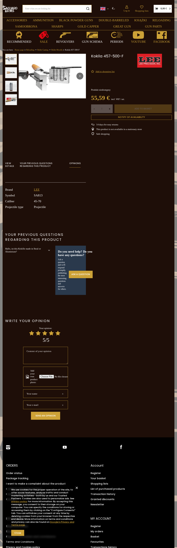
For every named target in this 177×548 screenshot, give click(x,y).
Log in (127, 10)
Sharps (57, 26)
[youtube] (65, 447)
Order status (14, 473)
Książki (140, 20)
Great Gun (122, 26)
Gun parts (153, 26)
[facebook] (120, 447)
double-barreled (114, 20)
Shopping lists (141, 11)
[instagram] (8, 447)
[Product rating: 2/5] (38, 333)
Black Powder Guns (76, 20)
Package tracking (17, 478)
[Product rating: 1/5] (31, 333)
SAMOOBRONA (26, 26)
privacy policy (19, 501)
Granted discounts (102, 499)
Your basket (98, 478)
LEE (37, 189)
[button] (24, 76)
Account (97, 465)
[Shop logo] (10, 8)
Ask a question (80, 274)
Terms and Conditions (20, 541)
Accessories (16, 20)
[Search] (88, 9)
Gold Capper (88, 26)
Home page (19, 50)
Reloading (161, 20)
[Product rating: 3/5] (44, 333)
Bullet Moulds (57, 50)
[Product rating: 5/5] (57, 333)
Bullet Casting (42, 50)
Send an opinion (45, 415)
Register (96, 473)
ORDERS (12, 465)
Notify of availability (131, 117)
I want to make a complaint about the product (36, 483)
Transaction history (103, 494)
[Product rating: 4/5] (51, 333)
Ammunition (43, 20)
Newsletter (97, 504)
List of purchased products (108, 488)
